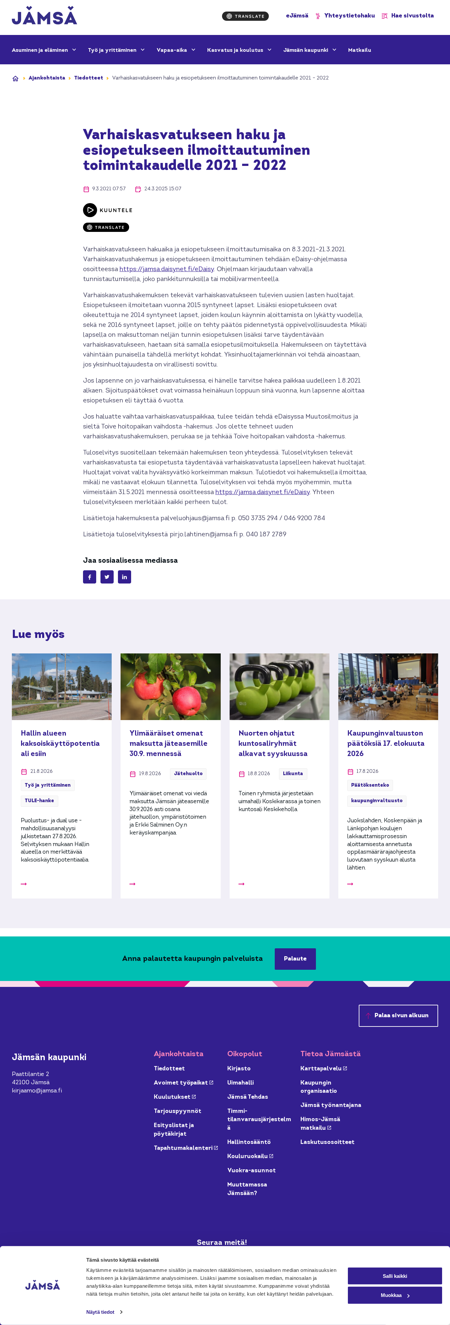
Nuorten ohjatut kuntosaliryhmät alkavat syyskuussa (273, 743)
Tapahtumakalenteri (186, 1148)
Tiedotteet (88, 78)
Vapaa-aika (172, 50)
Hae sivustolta (412, 16)
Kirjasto (239, 1069)
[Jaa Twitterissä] (107, 577)
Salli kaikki (395, 1275)
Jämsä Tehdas (247, 1097)
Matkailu (359, 50)
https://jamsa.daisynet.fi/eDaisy (167, 270)
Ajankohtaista (47, 78)
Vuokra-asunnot (251, 1171)
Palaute (295, 959)
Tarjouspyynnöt (177, 1111)
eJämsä (297, 16)
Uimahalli (240, 1083)
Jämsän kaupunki (306, 50)
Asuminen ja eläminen (40, 50)
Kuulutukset (175, 1097)
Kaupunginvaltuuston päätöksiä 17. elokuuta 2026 (386, 743)
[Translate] (245, 16)
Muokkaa (391, 1295)
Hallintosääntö (249, 1142)
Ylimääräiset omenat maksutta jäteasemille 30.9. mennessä (168, 743)
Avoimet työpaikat (183, 1083)
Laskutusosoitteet (327, 1142)
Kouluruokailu (250, 1156)
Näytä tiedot (100, 1312)
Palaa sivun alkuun (402, 1016)
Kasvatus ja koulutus (236, 50)
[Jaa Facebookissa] (89, 577)
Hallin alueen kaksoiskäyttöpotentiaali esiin (60, 743)
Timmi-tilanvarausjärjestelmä (259, 1119)
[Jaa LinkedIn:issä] (124, 577)
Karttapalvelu (323, 1069)
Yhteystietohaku (349, 16)
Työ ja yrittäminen (113, 50)
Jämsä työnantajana (330, 1105)
